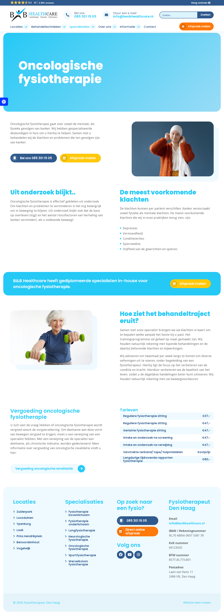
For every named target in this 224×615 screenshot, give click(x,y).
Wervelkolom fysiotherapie (78, 563)
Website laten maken (197, 602)
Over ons (104, 27)
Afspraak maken (199, 26)
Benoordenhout (28, 542)
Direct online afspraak (135, 531)
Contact (150, 27)
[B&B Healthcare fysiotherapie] (33, 15)
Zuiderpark (24, 512)
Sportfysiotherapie (82, 555)
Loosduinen (25, 518)
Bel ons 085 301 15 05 (36, 158)
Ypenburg (24, 524)
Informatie (127, 27)
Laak (20, 530)
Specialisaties (80, 27)
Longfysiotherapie (82, 530)
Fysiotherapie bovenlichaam (79, 513)
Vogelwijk (23, 548)
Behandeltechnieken (46, 27)
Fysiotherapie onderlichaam (79, 523)
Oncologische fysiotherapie (79, 547)
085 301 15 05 (85, 16)
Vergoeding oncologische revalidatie (44, 468)
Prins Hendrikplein (29, 536)
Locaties (16, 27)
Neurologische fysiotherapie (79, 538)
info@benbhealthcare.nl (133, 16)
